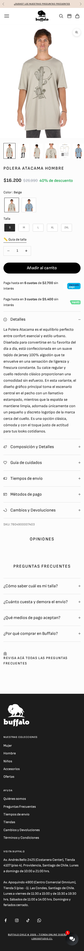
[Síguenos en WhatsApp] (39, 920)
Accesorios (11, 769)
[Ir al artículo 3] (37, 151)
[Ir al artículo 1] (9, 151)
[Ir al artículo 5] (65, 151)
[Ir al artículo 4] (51, 151)
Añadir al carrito (42, 268)
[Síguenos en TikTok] (28, 920)
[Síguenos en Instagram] (17, 920)
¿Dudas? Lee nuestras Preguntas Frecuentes (42, 4)
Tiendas (9, 822)
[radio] (11, 205)
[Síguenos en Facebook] (5, 920)
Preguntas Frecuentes (19, 807)
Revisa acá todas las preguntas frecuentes (35, 661)
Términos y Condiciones (21, 838)
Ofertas (8, 777)
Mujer (7, 746)
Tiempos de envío (16, 814)
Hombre (9, 753)
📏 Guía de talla (14, 240)
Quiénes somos (14, 799)
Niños (7, 761)
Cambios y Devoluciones (21, 830)
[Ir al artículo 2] (23, 151)
